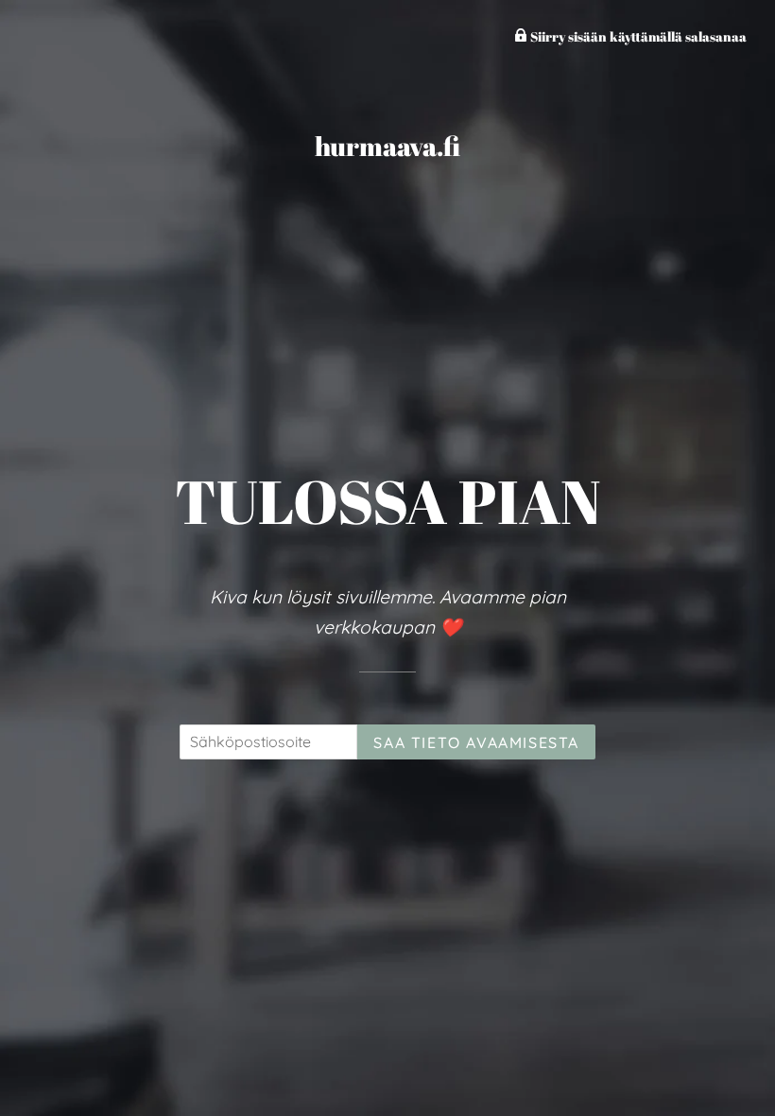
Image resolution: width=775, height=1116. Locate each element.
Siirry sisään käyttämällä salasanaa (637, 36)
